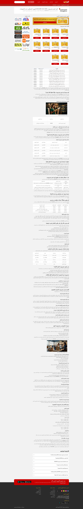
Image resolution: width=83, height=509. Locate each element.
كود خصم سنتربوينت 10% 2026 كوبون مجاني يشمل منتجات (55, 34)
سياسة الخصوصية (52, 492)
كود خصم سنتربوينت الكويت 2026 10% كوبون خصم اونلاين (37, 34)
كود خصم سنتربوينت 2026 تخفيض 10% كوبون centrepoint (37, 47)
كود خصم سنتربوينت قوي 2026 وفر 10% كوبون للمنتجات (64, 34)
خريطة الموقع (53, 496)
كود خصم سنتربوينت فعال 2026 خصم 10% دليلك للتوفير (64, 47)
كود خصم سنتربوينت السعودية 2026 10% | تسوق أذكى (55, 47)
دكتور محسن (16, 507)
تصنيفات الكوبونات (38, 492)
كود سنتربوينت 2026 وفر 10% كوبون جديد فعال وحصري (65, 60)
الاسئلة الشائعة (53, 491)
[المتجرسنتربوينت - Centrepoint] (63, 10)
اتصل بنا (54, 495)
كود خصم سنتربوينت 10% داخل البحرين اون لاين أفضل (46, 47)
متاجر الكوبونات (38, 491)
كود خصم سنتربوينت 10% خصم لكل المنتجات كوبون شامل (55, 60)
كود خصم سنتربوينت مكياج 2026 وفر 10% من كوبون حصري (46, 34)
